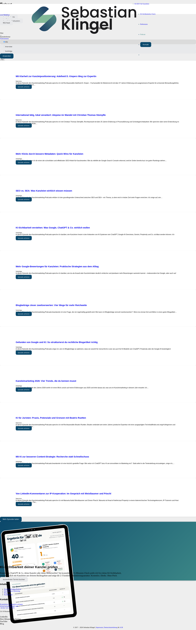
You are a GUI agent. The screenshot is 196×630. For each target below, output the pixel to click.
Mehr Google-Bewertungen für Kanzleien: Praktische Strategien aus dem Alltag (57, 266)
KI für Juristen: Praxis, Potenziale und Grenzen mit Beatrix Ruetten (51, 418)
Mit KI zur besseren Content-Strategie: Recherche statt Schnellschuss (52, 456)
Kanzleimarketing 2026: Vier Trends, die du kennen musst (46, 381)
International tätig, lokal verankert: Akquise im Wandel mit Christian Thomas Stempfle (61, 115)
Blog (5, 593)
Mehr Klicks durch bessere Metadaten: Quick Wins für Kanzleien (49, 154)
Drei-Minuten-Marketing (12, 591)
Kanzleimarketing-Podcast (12, 589)
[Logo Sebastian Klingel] (84, 33)
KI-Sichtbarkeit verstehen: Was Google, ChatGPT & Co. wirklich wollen (53, 227)
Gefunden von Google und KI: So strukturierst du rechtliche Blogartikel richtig (57, 342)
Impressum (99, 627)
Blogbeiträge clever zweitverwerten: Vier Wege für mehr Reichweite (51, 305)
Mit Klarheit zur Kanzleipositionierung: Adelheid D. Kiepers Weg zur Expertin (56, 76)
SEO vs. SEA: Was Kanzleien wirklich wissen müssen (44, 190)
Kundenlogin (8, 595)
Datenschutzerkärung (110, 627)
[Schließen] (1, 35)
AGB (121, 627)
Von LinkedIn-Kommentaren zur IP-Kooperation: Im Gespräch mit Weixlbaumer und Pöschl (63, 493)
